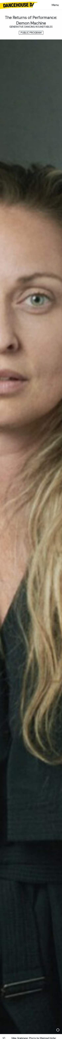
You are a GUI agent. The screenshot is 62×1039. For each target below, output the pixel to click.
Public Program (31, 32)
